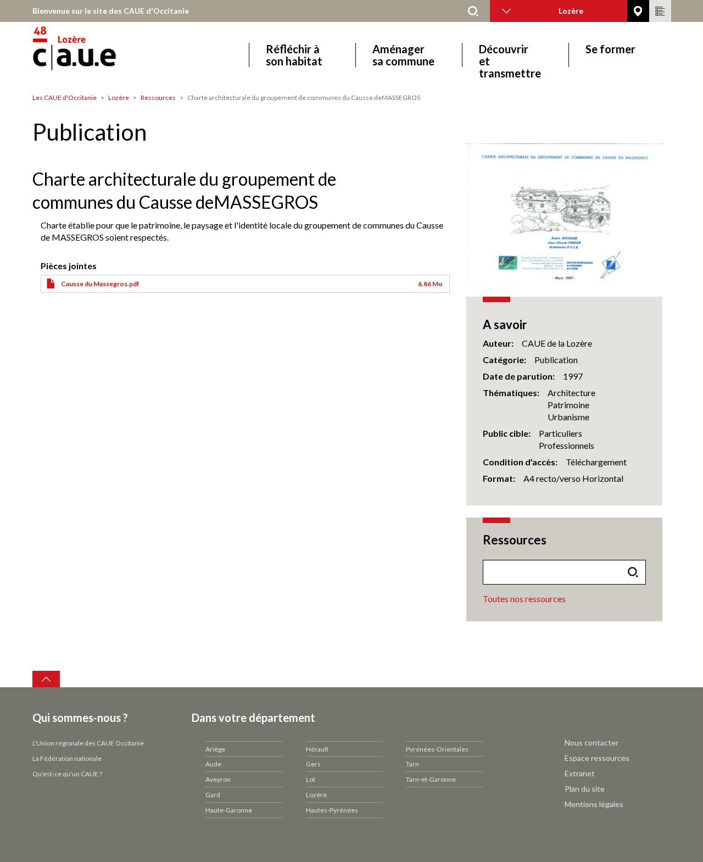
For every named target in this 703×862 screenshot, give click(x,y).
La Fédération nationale (67, 758)
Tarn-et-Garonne (431, 779)
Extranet (580, 773)
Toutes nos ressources (524, 598)
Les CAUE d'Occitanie (64, 97)
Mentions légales (594, 804)
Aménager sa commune (403, 55)
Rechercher (473, 11)
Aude (213, 764)
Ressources (158, 97)
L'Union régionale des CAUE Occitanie (88, 743)
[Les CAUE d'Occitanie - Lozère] (105, 54)
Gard (212, 795)
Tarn (412, 764)
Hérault (317, 749)
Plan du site (585, 788)
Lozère (118, 97)
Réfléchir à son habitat (294, 55)
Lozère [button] (571, 10)
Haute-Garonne (228, 810)
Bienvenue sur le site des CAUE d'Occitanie (110, 10)
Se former (610, 49)
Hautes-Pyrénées (332, 810)
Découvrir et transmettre (510, 55)
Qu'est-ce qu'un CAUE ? (67, 774)
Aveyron (218, 779)
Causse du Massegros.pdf (100, 284)
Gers (313, 764)
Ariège (215, 749)
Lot (310, 779)
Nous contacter (591, 742)
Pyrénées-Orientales (437, 749)
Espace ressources (597, 758)
